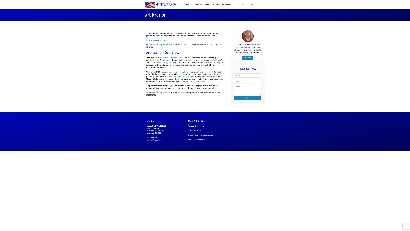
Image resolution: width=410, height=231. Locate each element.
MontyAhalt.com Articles (197, 139)
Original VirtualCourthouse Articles (200, 135)
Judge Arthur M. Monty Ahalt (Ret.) (247, 45)
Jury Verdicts (252, 5)
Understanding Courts (195, 130)
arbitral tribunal (161, 62)
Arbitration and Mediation (222, 5)
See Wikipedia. (200, 81)
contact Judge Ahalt (159, 45)
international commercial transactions (180, 77)
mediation (169, 72)
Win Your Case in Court (196, 126)
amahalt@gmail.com (154, 140)
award (210, 62)
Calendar (240, 5)
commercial (210, 74)
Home (188, 5)
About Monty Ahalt (202, 5)
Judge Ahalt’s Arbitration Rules (157, 40)
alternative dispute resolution (172, 58)
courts (157, 60)
